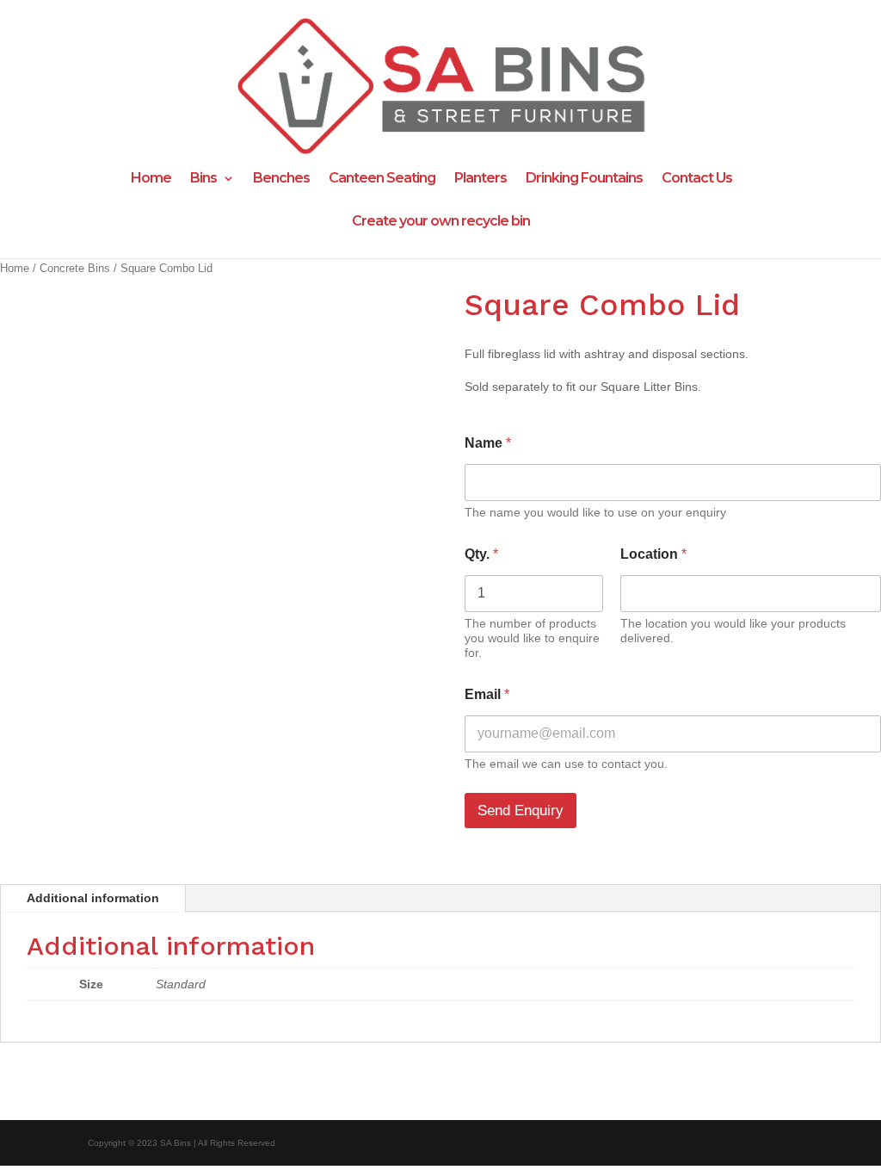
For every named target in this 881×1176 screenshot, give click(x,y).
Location (653, 554)
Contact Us (697, 179)
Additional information (93, 898)
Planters (480, 179)
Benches (281, 179)
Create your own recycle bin (441, 222)
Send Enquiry (520, 810)
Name (488, 443)
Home (151, 179)
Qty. (481, 554)
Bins (203, 179)
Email (487, 694)
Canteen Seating (382, 179)
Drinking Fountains (584, 179)
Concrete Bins (75, 268)
